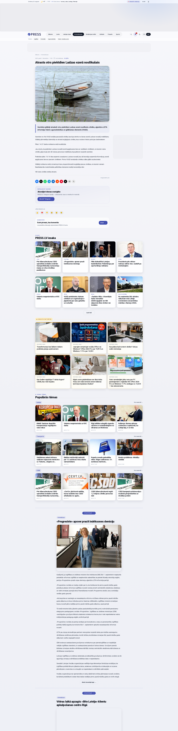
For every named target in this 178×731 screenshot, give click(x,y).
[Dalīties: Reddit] (57, 181)
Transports (40, 436)
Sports (118, 34)
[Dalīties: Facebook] (37, 181)
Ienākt (143, 1)
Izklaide (102, 34)
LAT (148, 34)
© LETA (66, 58)
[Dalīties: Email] (69, 181)
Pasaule (110, 34)
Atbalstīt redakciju (133, 1)
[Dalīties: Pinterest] (61, 181)
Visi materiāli (138, 402)
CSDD (38, 470)
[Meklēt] (131, 34)
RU (144, 34)
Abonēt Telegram (46, 199)
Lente (58, 34)
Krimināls (43, 39)
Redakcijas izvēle (91, 34)
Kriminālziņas (78, 34)
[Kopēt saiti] (73, 181)
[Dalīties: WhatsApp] (45, 181)
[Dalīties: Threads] (65, 181)
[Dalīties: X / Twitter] (41, 181)
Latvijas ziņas (67, 34)
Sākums (50, 34)
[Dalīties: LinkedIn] (53, 181)
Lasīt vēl (89, 313)
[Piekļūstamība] (148, 1)
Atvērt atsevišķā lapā (89, 682)
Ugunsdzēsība (51, 39)
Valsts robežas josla (63, 39)
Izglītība (36, 39)
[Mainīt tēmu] (139, 34)
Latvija (39, 402)
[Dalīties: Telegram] (49, 181)
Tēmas (30, 39)
